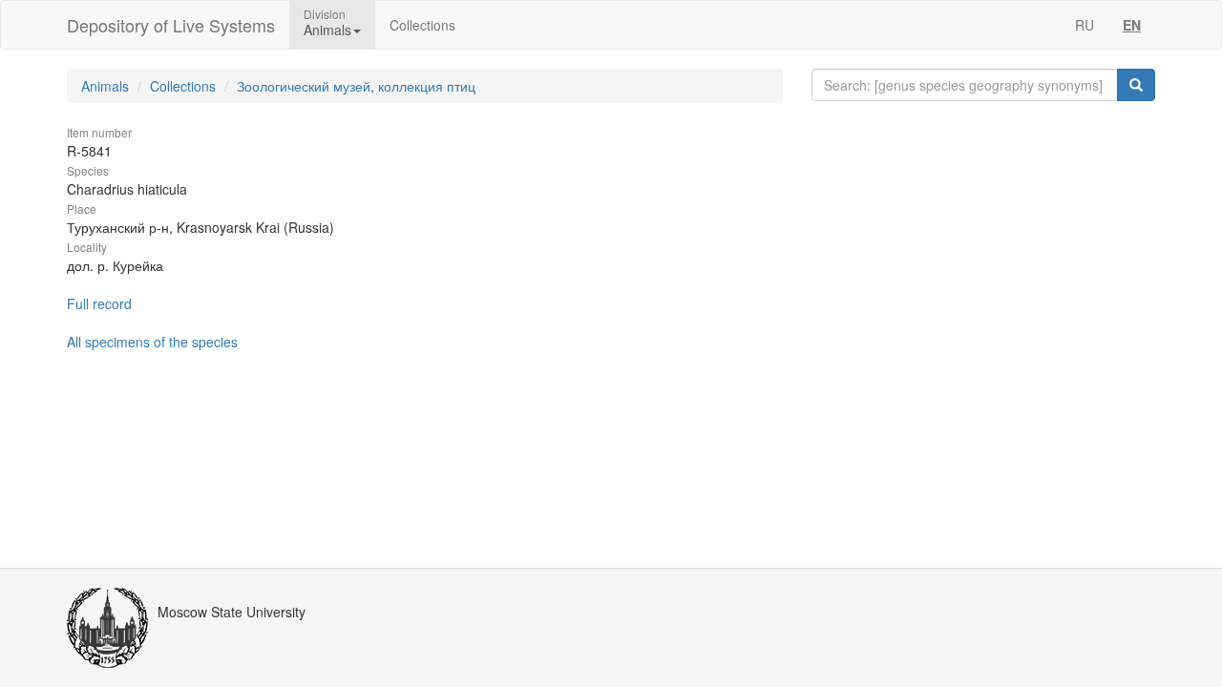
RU (1084, 24)
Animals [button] (327, 29)
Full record (99, 303)
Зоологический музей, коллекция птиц (356, 85)
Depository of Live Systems (171, 24)
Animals (105, 85)
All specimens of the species (152, 341)
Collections (422, 24)
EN (1132, 24)
